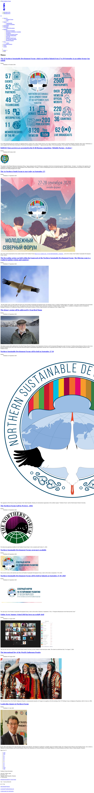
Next (4, 767)
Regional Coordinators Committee (13, 31)
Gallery (7, 43)
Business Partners (10, 40)
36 (3, 766)
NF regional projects (7, 44)
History (5, 22)
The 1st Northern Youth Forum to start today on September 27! (23, 171)
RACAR (8, 36)
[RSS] (4, 7)
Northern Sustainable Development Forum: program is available (23, 550)
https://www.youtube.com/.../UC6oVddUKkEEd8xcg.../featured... (49, 253)
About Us (5, 18)
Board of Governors (10, 30)
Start (4, 752)
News (4, 41)
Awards (5, 46)
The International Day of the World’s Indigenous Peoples (21, 652)
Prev (4, 754)
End (4, 768)
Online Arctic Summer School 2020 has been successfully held (22, 614)
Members (5, 29)
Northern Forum (9, 19)
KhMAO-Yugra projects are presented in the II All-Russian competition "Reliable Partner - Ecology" (36, 148)
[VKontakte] (4, 3)
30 (3, 758)
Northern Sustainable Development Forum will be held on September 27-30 (27, 351)
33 (3, 762)
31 (3, 760)
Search (4, 45)
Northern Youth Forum (11, 38)
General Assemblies (10, 24)
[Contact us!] (4, 9)
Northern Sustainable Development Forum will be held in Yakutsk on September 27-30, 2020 (33, 576)
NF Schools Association (11, 39)
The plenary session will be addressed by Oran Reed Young (21, 310)
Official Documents (10, 28)
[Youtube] (4, 6)
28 (3, 756)
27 (3, 755)
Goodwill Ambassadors (11, 35)
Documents (5, 26)
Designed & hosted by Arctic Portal (8, 779)
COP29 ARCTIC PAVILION (7, 791)
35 (3, 765)
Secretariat (8, 33)
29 (3, 757)
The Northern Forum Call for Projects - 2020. (17, 506)
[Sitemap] (4, 8)
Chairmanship (9, 23)
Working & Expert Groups (12, 34)
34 (3, 763)
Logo (7, 20)
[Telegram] (4, 4)
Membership (6, 25)
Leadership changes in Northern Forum (15, 704)
